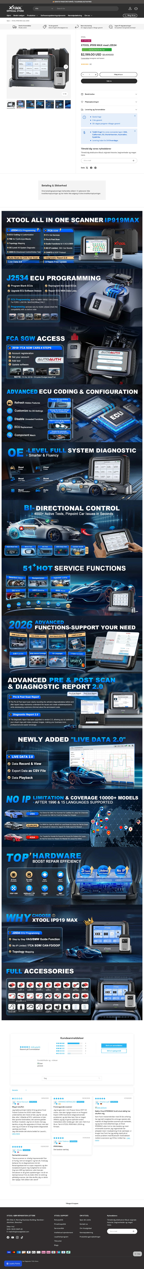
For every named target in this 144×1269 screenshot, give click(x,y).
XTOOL (83, 37)
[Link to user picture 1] (113, 1107)
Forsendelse (85, 58)
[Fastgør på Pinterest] (95, 168)
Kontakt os (84, 1224)
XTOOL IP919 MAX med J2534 (20, 20)
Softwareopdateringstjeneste (53, 15)
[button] (136, 8)
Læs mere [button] (16, 1134)
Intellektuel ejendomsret (63, 1232)
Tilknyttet (58, 1241)
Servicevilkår (59, 1228)
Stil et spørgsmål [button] (114, 1051)
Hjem (9, 15)
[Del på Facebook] (91, 168)
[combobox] (76, 8)
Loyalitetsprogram (61, 1237)
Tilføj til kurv (118, 74)
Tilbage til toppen (72, 1203)
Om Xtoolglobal (86, 1228)
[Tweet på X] (87, 168)
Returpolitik (58, 1220)
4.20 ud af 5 (35, 1047)
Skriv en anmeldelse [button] (114, 1045)
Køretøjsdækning (75, 15)
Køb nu (109, 81)
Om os (87, 15)
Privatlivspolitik (60, 1224)
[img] (17, 1098)
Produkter (31, 15)
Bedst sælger (19, 15)
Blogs (56, 1245)
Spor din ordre (85, 1220)
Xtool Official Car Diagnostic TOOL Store (26, 1261)
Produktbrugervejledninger (90, 1237)
